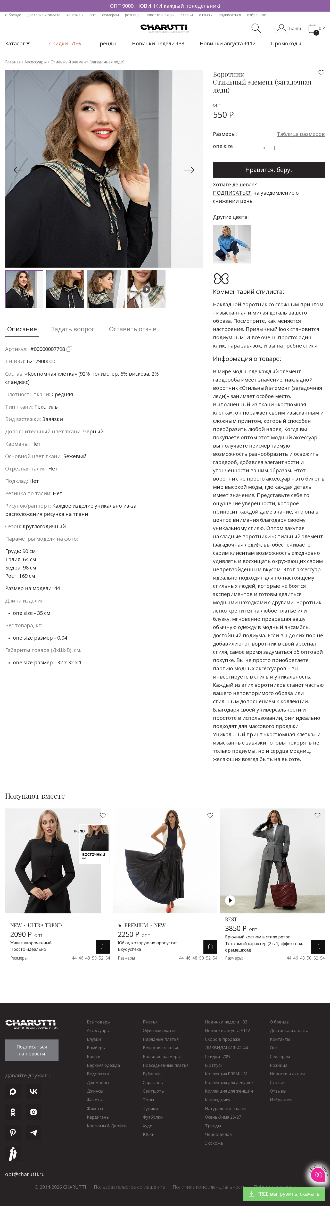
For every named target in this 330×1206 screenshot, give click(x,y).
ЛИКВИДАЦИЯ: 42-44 (226, 1048)
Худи (147, 1126)
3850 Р (241, 928)
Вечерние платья (160, 1048)
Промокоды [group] (286, 43)
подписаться (230, 14)
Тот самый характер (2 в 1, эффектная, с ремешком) (264, 947)
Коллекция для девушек (229, 1082)
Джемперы (98, 1082)
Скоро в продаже (222, 1039)
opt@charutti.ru (25, 1174)
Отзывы (278, 1091)
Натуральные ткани (225, 1108)
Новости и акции (287, 1074)
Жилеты (95, 1108)
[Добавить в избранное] (321, 73)
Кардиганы (98, 1117)
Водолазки (98, 1074)
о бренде (13, 14)
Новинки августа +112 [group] (227, 43)
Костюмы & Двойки (107, 1126)
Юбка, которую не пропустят (147, 943)
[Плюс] (275, 148)
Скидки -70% (217, 1056)
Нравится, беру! (268, 169)
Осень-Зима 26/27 (223, 1117)
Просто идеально (28, 949)
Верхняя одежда (103, 1065)
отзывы (205, 14)
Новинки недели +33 (226, 1022)
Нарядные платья (161, 1039)
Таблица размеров (301, 133)
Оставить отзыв (132, 329)
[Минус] (253, 148)
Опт (274, 1048)
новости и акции (160, 14)
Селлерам (280, 1056)
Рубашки (152, 1074)
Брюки (94, 1056)
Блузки (94, 1039)
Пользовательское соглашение (129, 1187)
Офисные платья (159, 1030)
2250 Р (134, 934)
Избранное (281, 1100)
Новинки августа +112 (227, 1030)
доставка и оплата (43, 14)
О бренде (279, 1022)
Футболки (153, 1117)
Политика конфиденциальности (209, 1187)
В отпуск (213, 1065)
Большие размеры (161, 1056)
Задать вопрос (73, 329)
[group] (165, 6)
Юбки (148, 1134)
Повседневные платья (165, 1065)
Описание (22, 329)
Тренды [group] (106, 43)
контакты (75, 14)
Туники (150, 1108)
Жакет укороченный (31, 943)
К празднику (217, 1100)
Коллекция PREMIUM (226, 1074)
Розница (278, 1065)
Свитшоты (153, 1091)
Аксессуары (98, 1030)
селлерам (110, 14)
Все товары (98, 1022)
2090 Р (26, 934)
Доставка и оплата (289, 1030)
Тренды (213, 1126)
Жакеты (95, 1100)
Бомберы (96, 1048)
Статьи (277, 1082)
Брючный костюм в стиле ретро (258, 937)
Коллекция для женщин (229, 1091)
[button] (18, 170)
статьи (187, 14)
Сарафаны (153, 1082)
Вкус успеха (129, 949)
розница (132, 14)
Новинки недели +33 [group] (158, 43)
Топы (148, 1100)
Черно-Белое (218, 1134)
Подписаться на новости (31, 1050)
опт (92, 14)
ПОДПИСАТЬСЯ (232, 192)
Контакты (280, 1039)
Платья (150, 1022)
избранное (256, 14)
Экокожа (214, 1143)
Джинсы (95, 1091)
